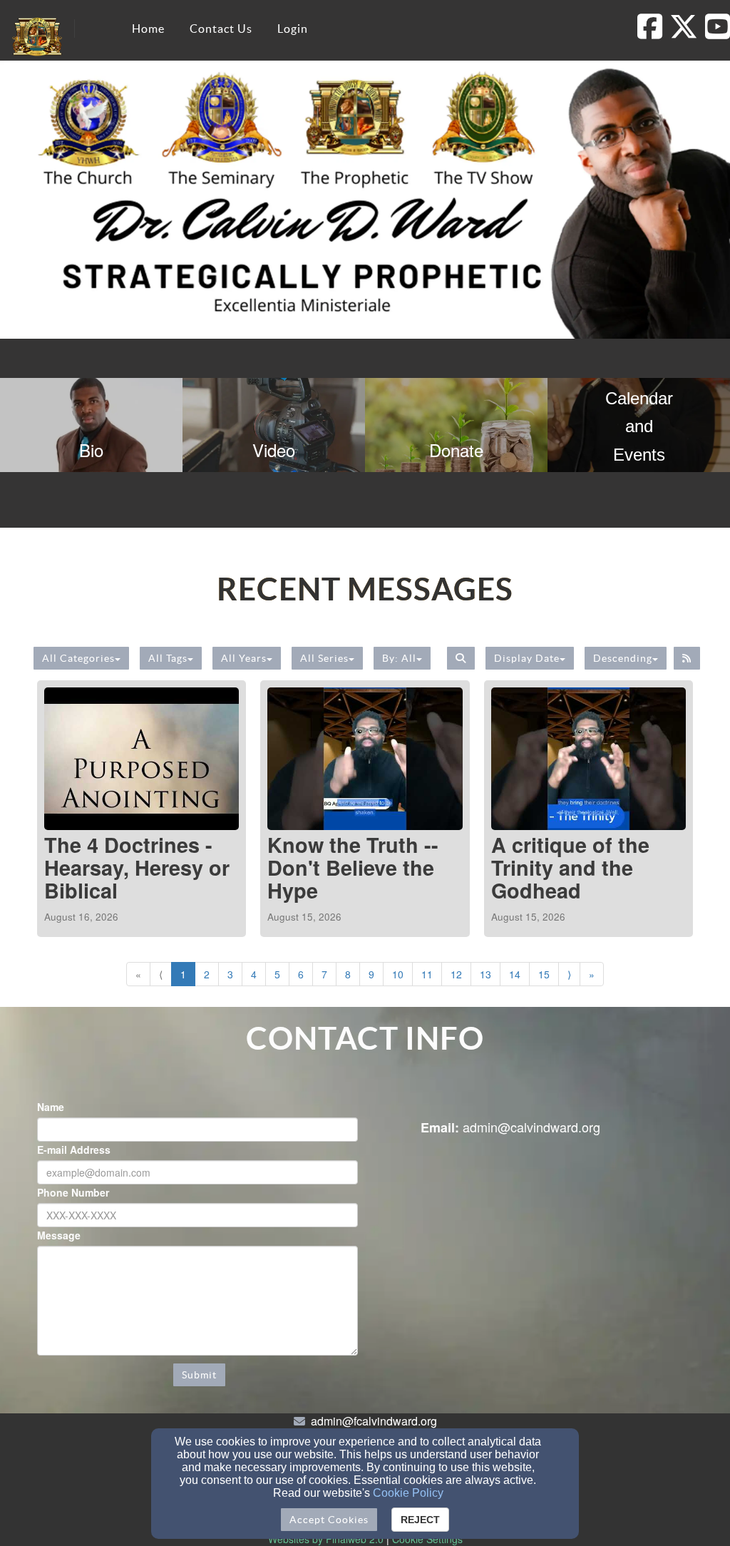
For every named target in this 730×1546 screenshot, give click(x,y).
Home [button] (148, 28)
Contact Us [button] (221, 28)
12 (456, 974)
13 (485, 974)
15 (544, 974)
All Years (244, 658)
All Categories (78, 658)
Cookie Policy (408, 1493)
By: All (399, 658)
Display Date (527, 658)
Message (59, 1235)
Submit (199, 1375)
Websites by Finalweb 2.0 (326, 1539)
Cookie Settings (427, 1539)
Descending (622, 658)
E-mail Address (73, 1149)
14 (514, 974)
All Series (324, 658)
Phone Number (73, 1192)
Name (50, 1107)
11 (427, 974)
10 (397, 974)
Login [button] (292, 28)
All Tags (167, 658)
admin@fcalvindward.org (374, 1421)
